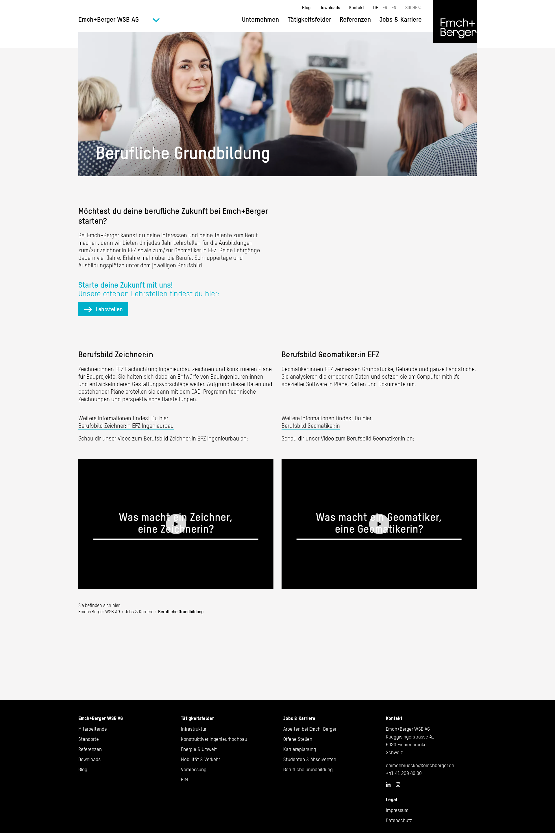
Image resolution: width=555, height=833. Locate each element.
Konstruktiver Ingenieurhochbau (214, 739)
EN (393, 7)
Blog (306, 7)
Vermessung (193, 769)
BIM (184, 779)
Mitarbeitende (92, 729)
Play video (175, 524)
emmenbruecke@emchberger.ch (420, 765)
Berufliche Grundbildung (308, 769)
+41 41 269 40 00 (404, 773)
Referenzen (355, 19)
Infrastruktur (193, 729)
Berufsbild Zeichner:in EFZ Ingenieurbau (126, 425)
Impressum (397, 810)
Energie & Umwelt (199, 749)
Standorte (88, 739)
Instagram (398, 784)
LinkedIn (388, 784)
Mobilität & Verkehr (200, 759)
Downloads (329, 7)
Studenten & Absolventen (309, 759)
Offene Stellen (297, 739)
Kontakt (356, 7)
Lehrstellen (109, 309)
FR (384, 7)
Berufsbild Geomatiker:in (311, 425)
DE (375, 7)
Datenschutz (399, 820)
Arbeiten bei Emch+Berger (309, 729)
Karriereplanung (299, 749)
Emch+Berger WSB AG (99, 611)
